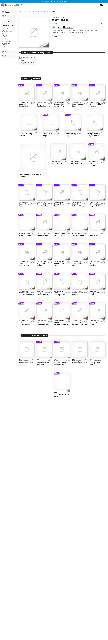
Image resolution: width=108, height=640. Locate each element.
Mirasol (4, 44)
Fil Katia (4, 35)
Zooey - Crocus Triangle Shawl (42, 294)
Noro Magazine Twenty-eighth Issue (79, 362)
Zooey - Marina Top (77, 105)
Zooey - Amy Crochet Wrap (24, 264)
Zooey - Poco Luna (59, 205)
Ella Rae (4, 30)
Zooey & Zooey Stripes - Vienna (25, 234)
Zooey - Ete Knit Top (93, 164)
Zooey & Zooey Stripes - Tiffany (78, 205)
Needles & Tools (7, 21)
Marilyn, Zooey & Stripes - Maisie (93, 135)
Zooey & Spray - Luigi (27, 135)
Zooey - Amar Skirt (24, 205)
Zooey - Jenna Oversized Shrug (78, 234)
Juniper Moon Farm (8, 40)
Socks (4, 52)
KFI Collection (6, 41)
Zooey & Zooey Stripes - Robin (42, 234)
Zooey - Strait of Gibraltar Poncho (26, 294)
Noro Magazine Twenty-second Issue (61, 363)
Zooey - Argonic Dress (24, 323)
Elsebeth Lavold (7, 32)
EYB (3, 33)
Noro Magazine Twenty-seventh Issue (95, 363)
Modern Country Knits (24, 105)
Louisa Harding (6, 43)
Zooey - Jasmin (56, 163)
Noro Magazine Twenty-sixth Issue (26, 362)
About (26, 5)
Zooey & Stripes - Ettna (76, 164)
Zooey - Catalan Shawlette (44, 105)
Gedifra (4, 36)
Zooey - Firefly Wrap (70, 135)
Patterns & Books (8, 26)
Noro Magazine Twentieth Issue (61, 394)
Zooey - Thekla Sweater (95, 105)
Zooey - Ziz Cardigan (94, 264)
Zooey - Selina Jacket (77, 264)
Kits (3, 17)
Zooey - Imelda (51, 11)
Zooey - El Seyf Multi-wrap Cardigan (79, 323)
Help (31, 5)
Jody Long (5, 38)
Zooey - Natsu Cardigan (95, 323)
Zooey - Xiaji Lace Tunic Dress (43, 205)
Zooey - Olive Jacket (41, 264)
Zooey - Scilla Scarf (95, 294)
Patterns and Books (29, 11)
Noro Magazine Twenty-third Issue (43, 363)
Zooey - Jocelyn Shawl (95, 234)
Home (20, 11)
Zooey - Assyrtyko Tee (59, 294)
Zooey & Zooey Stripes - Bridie (59, 234)
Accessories (6, 12)
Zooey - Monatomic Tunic (43, 323)
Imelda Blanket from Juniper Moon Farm (30, 175)
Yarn (3, 57)
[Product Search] (21, 5)
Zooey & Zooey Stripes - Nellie (95, 205)
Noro (3, 46)
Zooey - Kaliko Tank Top (77, 294)
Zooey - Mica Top (59, 264)
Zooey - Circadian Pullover (61, 323)
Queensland (5, 48)
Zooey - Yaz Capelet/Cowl (48, 135)
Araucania (5, 28)
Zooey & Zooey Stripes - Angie (59, 105)
